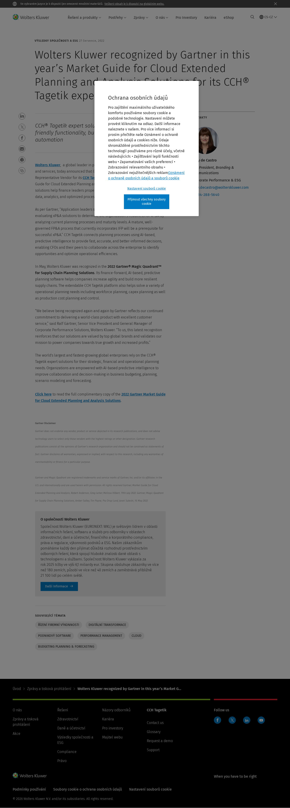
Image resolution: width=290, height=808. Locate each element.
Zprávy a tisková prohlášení (49, 689)
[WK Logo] (30, 775)
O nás (160, 17)
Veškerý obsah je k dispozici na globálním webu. (134, 3)
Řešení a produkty (83, 17)
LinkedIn (246, 720)
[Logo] (34, 17)
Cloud (136, 636)
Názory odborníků (116, 710)
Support (153, 750)
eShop (229, 17)
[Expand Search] (252, 17)
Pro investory (112, 728)
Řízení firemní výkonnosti (58, 625)
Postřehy (116, 17)
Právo (62, 761)
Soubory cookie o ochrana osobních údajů (87, 789)
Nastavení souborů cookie (146, 189)
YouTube (261, 720)
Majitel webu (112, 737)
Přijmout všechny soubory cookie (147, 202)
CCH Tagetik (92, 178)
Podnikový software (54, 636)
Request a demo (160, 741)
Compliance (67, 752)
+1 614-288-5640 (205, 195)
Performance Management (101, 636)
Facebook (217, 720)
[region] (146, 148)
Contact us (155, 723)
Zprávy (139, 17)
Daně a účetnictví (71, 728)
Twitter (232, 720)
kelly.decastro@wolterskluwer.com (220, 187)
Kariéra (210, 17)
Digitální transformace (107, 625)
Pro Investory (186, 17)
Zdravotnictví (67, 719)
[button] (22, 116)
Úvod (17, 689)
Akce (16, 733)
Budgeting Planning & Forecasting (66, 647)
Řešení (62, 710)
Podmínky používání (29, 789)
